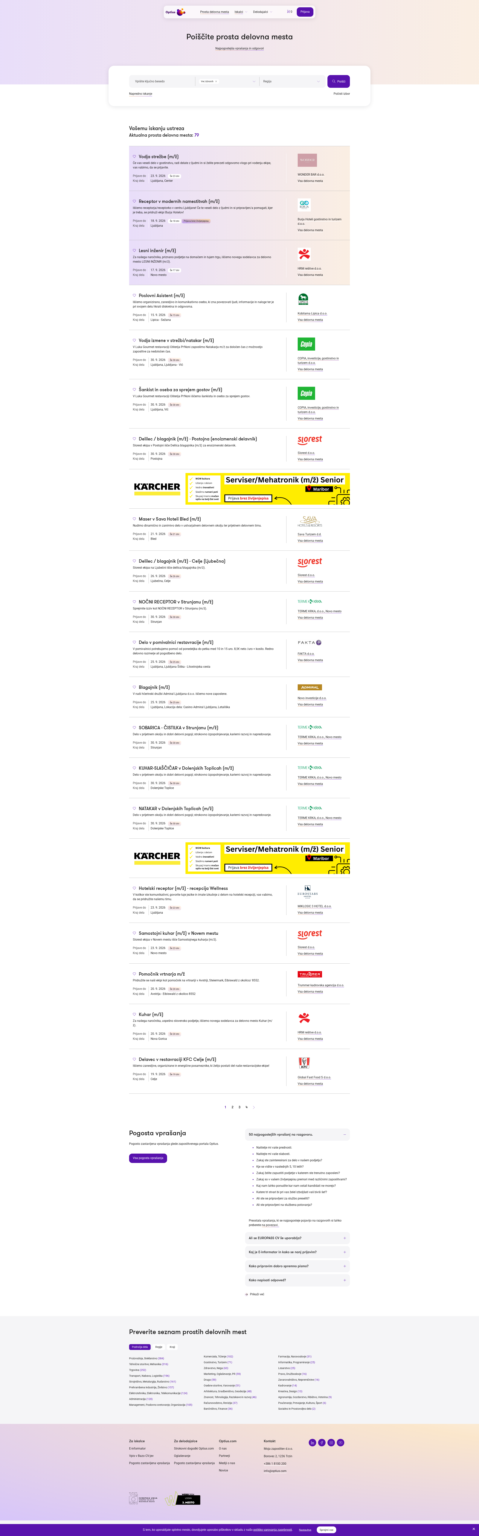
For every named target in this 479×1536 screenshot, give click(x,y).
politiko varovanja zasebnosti (272, 1529)
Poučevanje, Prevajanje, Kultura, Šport (300, 1402)
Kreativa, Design (287, 1391)
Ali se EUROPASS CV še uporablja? (275, 1238)
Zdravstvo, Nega (213, 1368)
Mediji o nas (227, 1463)
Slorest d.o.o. (306, 453)
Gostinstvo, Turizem (215, 1362)
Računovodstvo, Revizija (218, 1402)
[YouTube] (340, 1442)
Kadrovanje (285, 1385)
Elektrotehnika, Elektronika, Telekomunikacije (155, 1393)
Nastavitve (305, 1529)
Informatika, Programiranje (294, 1362)
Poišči (341, 81)
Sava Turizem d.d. (309, 534)
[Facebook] (322, 1442)
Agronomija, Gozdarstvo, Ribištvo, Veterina (303, 1397)
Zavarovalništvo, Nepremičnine (296, 1379)
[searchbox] (292, 81)
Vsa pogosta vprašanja (148, 1158)
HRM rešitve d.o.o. (310, 268)
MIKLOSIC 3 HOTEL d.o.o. (315, 906)
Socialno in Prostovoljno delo (295, 1408)
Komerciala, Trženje (215, 1356)
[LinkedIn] (312, 1442)
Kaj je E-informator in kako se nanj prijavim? (283, 1252)
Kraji (172, 1346)
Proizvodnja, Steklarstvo (143, 1358)
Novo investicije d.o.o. (312, 698)
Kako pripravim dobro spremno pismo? (279, 1266)
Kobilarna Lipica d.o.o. (312, 313)
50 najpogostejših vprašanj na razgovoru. (281, 1134)
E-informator (137, 1448)
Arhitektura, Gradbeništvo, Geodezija (225, 1391)
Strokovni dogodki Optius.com (194, 1448)
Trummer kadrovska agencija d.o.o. (321, 985)
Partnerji (224, 1456)
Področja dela (140, 1346)
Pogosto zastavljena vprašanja (149, 1463)
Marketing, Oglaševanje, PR (219, 1373)
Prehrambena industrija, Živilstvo (148, 1387)
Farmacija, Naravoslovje (292, 1356)
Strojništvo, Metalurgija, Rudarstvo (149, 1381)
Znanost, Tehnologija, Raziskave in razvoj (227, 1397)
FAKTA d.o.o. (306, 654)
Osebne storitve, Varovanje (219, 1385)
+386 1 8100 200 (275, 1463)
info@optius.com (275, 1471)
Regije (158, 1346)
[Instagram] (331, 1442)
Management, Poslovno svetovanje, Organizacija (157, 1404)
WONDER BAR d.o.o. (311, 174)
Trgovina (134, 1369)
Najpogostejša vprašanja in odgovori (239, 48)
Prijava (305, 11)
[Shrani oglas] (134, 157)
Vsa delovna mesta (310, 181)
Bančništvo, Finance (215, 1408)
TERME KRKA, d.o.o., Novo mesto (319, 611)
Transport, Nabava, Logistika (146, 1375)
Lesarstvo (284, 1368)
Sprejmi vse (326, 1529)
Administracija (137, 1398)
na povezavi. (270, 1225)
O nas (223, 1448)
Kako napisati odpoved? (267, 1280)
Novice (223, 1470)
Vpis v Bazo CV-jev (141, 1456)
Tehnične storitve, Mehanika (145, 1364)
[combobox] (227, 80)
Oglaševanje (182, 1456)
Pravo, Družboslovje (289, 1373)
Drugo (207, 1379)
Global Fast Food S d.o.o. (314, 1077)
